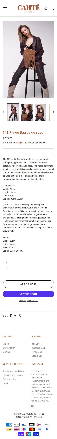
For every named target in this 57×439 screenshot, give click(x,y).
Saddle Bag (36, 356)
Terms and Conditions (13, 371)
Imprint (6, 383)
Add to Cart (28, 284)
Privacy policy (9, 379)
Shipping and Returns (13, 375)
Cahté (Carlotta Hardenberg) (32, 414)
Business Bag (38, 347)
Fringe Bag (36, 352)
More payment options (28, 301)
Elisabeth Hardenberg (33, 417)
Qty (5, 263)
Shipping (20, 142)
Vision (6, 343)
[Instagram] (32, 406)
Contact (6, 352)
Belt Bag (35, 343)
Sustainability (9, 347)
